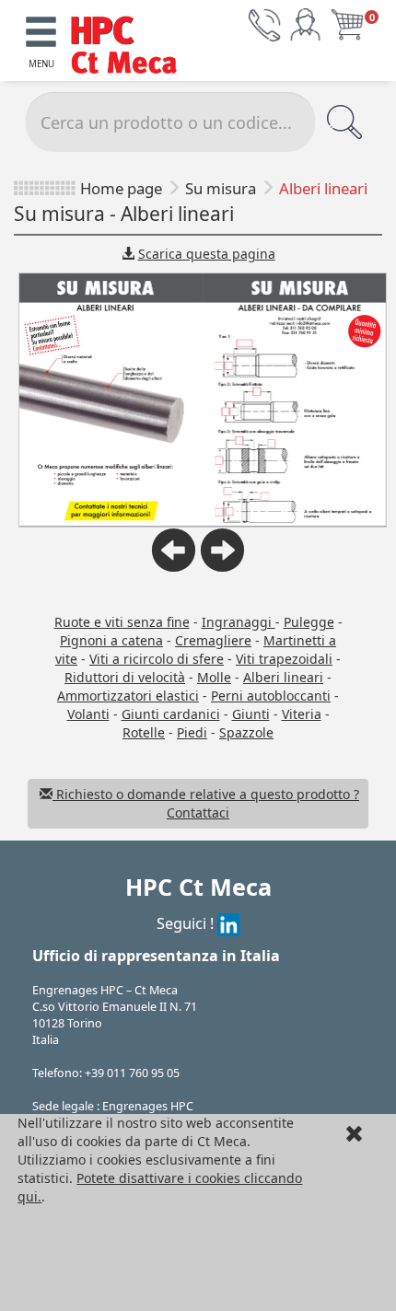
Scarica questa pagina (206, 253)
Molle (214, 677)
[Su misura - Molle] (173, 566)
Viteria (301, 714)
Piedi (192, 732)
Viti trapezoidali (284, 658)
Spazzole (246, 732)
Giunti (251, 714)
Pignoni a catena (111, 640)
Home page (121, 188)
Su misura (220, 188)
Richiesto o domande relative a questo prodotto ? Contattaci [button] (205, 803)
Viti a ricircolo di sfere (156, 658)
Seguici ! (187, 923)
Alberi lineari (283, 677)
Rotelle (143, 732)
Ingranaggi (238, 622)
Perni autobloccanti (271, 695)
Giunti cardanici (171, 714)
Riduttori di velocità (124, 677)
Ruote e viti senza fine (122, 622)
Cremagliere (213, 640)
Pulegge (309, 622)
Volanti (88, 714)
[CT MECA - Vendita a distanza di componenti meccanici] (129, 46)
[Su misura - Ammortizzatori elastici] (222, 566)
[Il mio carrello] (347, 23)
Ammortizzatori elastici (128, 695)
